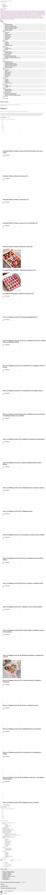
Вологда (21, 15)
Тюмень (29, 11)
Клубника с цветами (9, 29)
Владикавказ (27, 15)
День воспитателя (8, 34)
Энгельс (25, 17)
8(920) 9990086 (3, 8)
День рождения (8, 36)
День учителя (7, 37)
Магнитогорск (3, 14)
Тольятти (32, 11)
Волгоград (18, 11)
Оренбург (22, 12)
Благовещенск (21, 17)
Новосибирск (13, 10)
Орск (14, 17)
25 (3, 128)
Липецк (7, 13)
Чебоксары (11, 13)
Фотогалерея (5, 58)
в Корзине (7, 42)
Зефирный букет (6, 827)
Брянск (11, 14)
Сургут (17, 14)
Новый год (7, 38)
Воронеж (11, 11)
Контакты (4, 6)
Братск (16, 17)
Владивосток (15, 12)
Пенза (1, 13)
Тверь (44, 13)
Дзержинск (11, 17)
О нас (4, 3)
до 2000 (6, 47)
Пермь (14, 11)
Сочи (33, 13)
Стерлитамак (8, 16)
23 (3, 126)
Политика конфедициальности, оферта (8, 888)
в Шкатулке (7, 44)
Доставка (4, 4)
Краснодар (22, 11)
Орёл (24, 15)
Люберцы (8, 18)
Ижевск (35, 11)
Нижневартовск (14, 16)
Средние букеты (8, 53)
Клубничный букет (8, 24)
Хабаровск (6, 12)
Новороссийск (24, 16)
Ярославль (10, 12)
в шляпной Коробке (9, 45)
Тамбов (39, 15)
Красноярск (6, 11)
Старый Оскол (41, 17)
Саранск (10, 15)
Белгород (14, 14)
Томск (19, 12)
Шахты (7, 17)
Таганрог (37, 16)
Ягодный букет (6, 857)
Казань (30, 10)
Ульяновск (43, 11)
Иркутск (2, 12)
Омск (37, 10)
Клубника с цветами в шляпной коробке (12, 57)
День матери (7, 35)
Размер (4, 50)
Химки (33, 16)
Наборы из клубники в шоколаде (11, 27)
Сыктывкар (41, 16)
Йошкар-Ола (29, 16)
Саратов (25, 11)
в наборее (7, 855)
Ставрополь (36, 13)
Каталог (4, 23)
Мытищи (2, 18)
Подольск (32, 15)
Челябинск (34, 10)
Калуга (43, 14)
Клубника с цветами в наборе (10, 56)
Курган (17, 15)
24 (3, 127)
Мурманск (36, 15)
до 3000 (6, 824)
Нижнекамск (2, 17)
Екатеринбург (18, 10)
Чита (31, 14)
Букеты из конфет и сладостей (10, 28)
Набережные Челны (41, 12)
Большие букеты (8, 51)
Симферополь (39, 14)
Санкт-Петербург (7, 10)
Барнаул (39, 11)
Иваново (8, 14)
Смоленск (2, 15)
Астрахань (35, 12)
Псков (5, 18)
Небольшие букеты (8, 52)
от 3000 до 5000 (8, 825)
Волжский (6, 15)
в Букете (6, 41)
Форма (4, 40)
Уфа (3, 11)
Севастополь (29, 13)
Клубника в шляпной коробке (10, 26)
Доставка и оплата (4, 886)
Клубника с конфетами (7, 831)
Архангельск (34, 14)
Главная (1, 105)
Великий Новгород (34, 17)
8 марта (6, 33)
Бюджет (4, 46)
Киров (4, 13)
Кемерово (26, 12)
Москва (1, 10)
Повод (4, 31)
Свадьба (6, 39)
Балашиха (15, 13)
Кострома (19, 16)
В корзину (8, 178)
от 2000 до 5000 (8, 48)
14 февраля (7, 32)
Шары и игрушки (8, 30)
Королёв (28, 17)
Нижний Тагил (26, 14)
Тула (23, 13)
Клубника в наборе (6, 828)
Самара (39, 10)
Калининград (19, 13)
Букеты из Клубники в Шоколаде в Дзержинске (10, 882)
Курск (26, 13)
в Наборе (6, 43)
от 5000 (6, 49)
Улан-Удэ (41, 13)
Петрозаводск (3, 16)
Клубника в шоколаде (9, 25)
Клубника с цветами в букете (10, 55)
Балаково (12, 18)
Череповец (14, 15)
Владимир (21, 14)
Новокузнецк (30, 12)
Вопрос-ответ (5, 5)
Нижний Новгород (25, 10)
